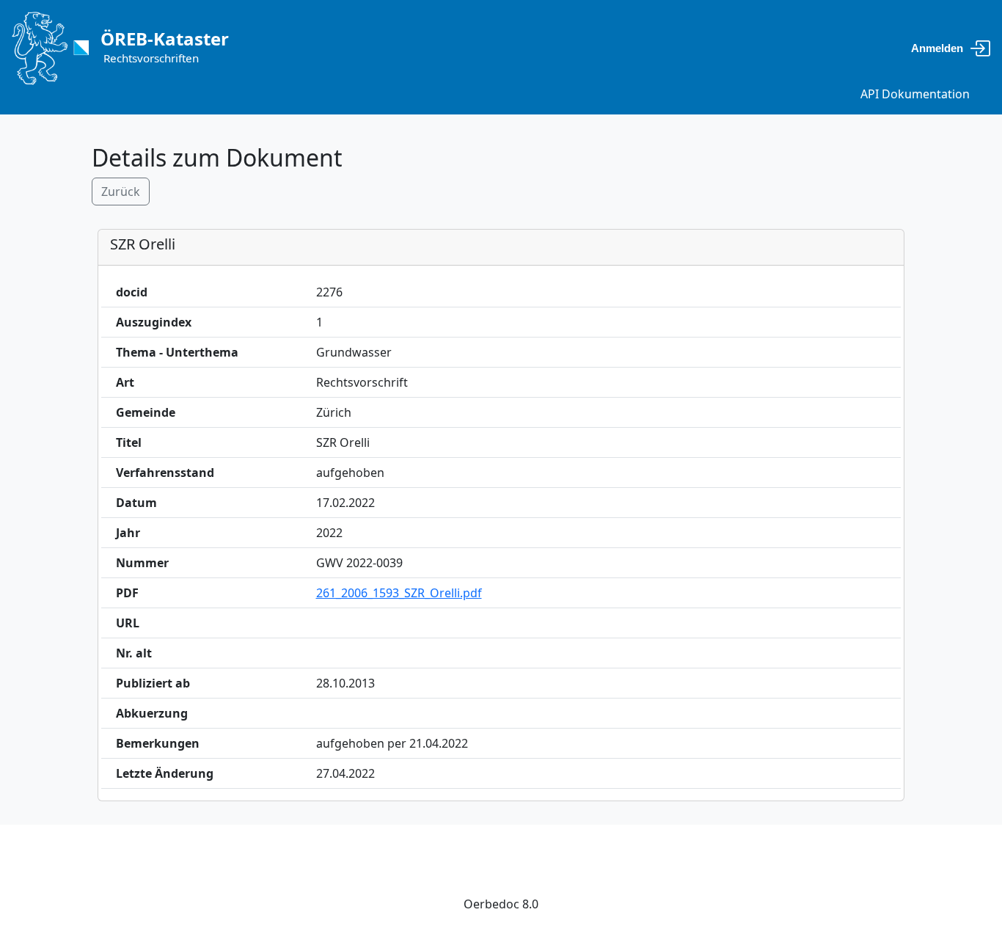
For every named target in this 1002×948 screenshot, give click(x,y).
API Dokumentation (915, 94)
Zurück (120, 191)
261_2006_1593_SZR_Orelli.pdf (399, 593)
